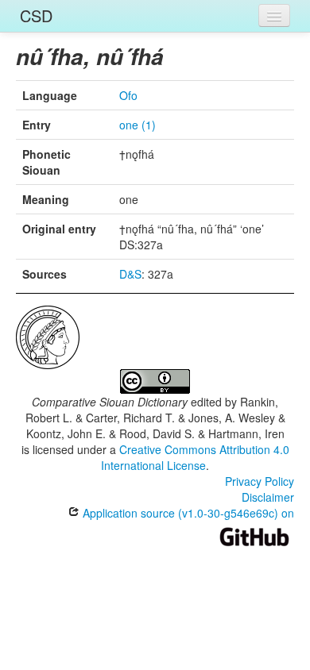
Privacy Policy (259, 481)
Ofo (128, 95)
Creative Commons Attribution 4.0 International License (195, 457)
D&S (130, 274)
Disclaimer (268, 497)
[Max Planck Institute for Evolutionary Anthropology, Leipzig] (47, 336)
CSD (36, 15)
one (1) (137, 125)
